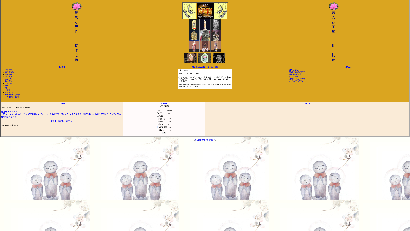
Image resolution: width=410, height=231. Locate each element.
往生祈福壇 (293, 77)
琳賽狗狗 (8, 70)
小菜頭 (7, 90)
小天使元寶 (9, 92)
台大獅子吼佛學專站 (297, 79)
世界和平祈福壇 (295, 74)
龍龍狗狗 (8, 74)
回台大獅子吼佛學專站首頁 (205, 140)
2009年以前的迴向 (12, 97)
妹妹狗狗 (8, 81)
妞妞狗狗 (8, 77)
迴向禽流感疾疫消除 (12, 95)
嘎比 (7, 88)
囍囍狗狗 (8, 79)
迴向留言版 (293, 70)
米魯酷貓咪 (9, 83)
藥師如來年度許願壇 (297, 72)
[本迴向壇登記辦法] (296, 81)
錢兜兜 (7, 86)
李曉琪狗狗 (9, 72)
